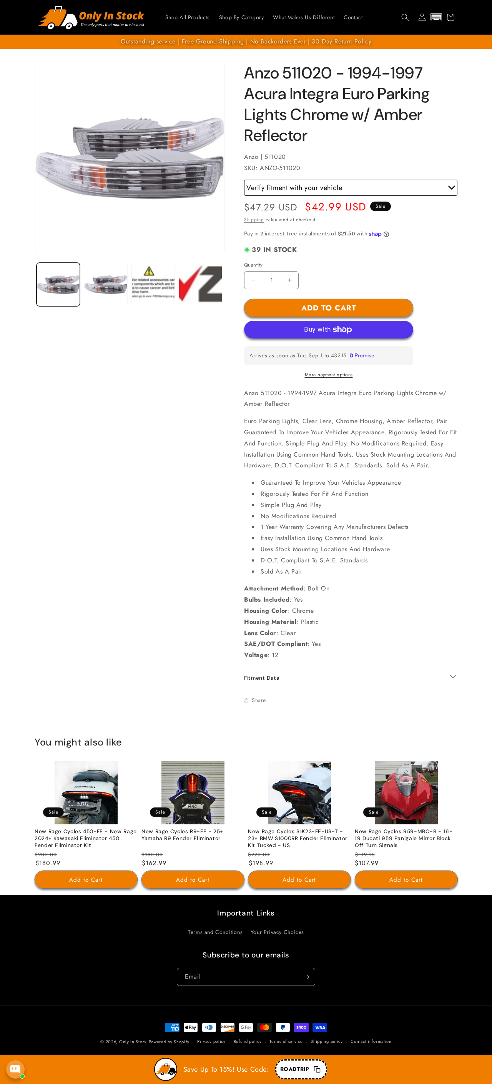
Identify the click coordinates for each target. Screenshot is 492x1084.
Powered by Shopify (169, 1042)
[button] (405, 17)
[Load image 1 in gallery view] (58, 284)
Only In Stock (133, 1042)
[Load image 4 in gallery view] (200, 284)
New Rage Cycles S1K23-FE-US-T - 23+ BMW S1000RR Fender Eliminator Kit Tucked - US (297, 839)
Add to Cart (86, 880)
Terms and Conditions (215, 932)
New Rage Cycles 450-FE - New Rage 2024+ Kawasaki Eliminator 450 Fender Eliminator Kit (86, 839)
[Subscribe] (306, 977)
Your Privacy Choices (277, 932)
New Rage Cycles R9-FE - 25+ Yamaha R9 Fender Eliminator (182, 835)
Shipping (254, 219)
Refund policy (248, 1041)
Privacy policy (211, 1041)
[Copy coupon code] (317, 1069)
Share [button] (259, 700)
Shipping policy (327, 1041)
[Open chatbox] (15, 1069)
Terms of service (286, 1041)
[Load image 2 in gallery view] (105, 284)
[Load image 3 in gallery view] (153, 284)
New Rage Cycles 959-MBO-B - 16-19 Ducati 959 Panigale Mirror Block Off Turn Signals (404, 839)
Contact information (371, 1041)
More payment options (329, 374)
